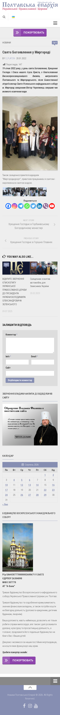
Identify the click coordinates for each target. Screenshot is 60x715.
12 (21, 485)
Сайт (8, 367)
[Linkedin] (39, 206)
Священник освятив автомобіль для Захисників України (40, 282)
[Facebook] (8, 206)
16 (53, 485)
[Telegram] (21, 206)
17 (6, 490)
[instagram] (30, 706)
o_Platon (10, 58)
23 (53, 490)
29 (45, 495)
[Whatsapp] (27, 206)
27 (29, 495)
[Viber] (45, 206)
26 (21, 495)
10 (6, 485)
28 (37, 495)
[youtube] (36, 706)
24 (6, 495)
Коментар (11, 334)
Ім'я (8, 356)
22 (45, 490)
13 (29, 485)
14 (37, 485)
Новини (6, 42)
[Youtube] (52, 206)
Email (34, 356)
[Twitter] (33, 206)
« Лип (5, 504)
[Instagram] (14, 206)
